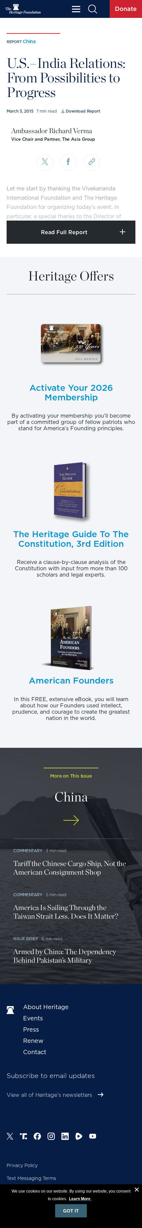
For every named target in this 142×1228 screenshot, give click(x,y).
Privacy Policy (22, 1165)
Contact (34, 1052)
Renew (33, 1040)
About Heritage (46, 1006)
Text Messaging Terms (31, 1178)
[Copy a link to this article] (92, 162)
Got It (71, 1210)
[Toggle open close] (121, 206)
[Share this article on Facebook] (68, 162)
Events (33, 1018)
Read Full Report (64, 232)
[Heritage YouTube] (92, 1137)
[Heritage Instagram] (51, 1137)
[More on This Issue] (71, 820)
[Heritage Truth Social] (23, 1137)
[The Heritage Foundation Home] (23, 9)
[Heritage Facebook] (37, 1137)
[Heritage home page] (12, 1010)
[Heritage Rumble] (79, 1137)
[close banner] (137, 1191)
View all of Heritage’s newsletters (49, 1095)
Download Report (83, 111)
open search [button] (92, 9)
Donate (126, 8)
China (29, 41)
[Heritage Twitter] (10, 1137)
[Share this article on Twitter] (45, 162)
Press (31, 1029)
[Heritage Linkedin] (65, 1137)
